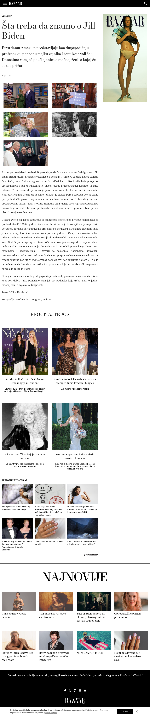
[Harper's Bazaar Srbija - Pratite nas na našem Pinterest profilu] (75, 690)
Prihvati (124, 711)
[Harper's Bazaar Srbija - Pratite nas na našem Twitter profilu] (70, 690)
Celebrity (7, 16)
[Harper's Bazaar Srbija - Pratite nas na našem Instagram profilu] (79, 690)
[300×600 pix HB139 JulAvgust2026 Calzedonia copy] (125, 58)
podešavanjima (50, 712)
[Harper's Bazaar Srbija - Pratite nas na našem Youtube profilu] (84, 690)
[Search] (146, 3)
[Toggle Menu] (5, 3)
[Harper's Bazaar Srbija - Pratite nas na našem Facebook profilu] (65, 690)
